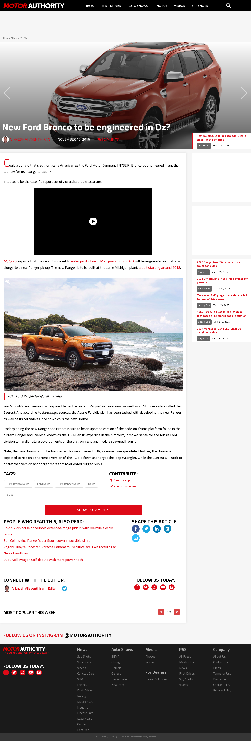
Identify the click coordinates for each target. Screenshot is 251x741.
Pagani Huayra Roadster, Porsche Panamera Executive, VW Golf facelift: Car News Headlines (60, 550)
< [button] (161, 612)
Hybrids (82, 685)
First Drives (110, 6)
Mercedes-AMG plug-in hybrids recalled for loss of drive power (222, 297)
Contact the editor (125, 486)
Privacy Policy (222, 690)
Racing (81, 696)
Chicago (116, 662)
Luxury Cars (204, 305)
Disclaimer (220, 679)
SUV (80, 679)
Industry (82, 707)
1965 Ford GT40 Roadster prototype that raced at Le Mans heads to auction (221, 314)
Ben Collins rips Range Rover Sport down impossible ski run (48, 540)
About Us (219, 656)
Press (217, 668)
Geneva (116, 673)
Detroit (116, 668)
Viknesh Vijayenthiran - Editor (35, 588)
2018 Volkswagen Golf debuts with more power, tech (43, 559)
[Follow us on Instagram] (154, 587)
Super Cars (84, 662)
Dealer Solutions (156, 679)
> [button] (177, 612)
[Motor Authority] (34, 5)
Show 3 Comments (93, 509)
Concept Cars (86, 673)
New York (117, 685)
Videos (179, 6)
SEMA (115, 656)
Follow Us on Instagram (57, 635)
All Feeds (185, 656)
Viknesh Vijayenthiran (30, 139)
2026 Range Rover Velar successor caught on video (218, 264)
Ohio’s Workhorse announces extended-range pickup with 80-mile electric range (58, 531)
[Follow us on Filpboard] (172, 587)
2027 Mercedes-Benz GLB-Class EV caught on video (219, 331)
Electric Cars (85, 713)
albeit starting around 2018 (159, 267)
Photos (161, 6)
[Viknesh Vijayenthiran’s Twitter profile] (61, 588)
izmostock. (153, 737)
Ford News (43, 483)
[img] (136, 529)
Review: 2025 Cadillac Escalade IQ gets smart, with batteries (221, 138)
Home (6, 38)
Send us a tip (122, 480)
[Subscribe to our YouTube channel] (163, 587)
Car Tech (82, 724)
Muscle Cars (85, 702)
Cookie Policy (221, 685)
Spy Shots (200, 6)
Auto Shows (138, 6)
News (89, 6)
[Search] (238, 5)
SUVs (24, 38)
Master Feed (187, 662)
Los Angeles (119, 679)
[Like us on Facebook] (137, 587)
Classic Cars (204, 322)
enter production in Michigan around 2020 (102, 261)
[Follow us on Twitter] (146, 587)
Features (83, 730)
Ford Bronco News (18, 483)
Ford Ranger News (69, 483)
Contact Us (220, 662)
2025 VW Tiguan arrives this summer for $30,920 (222, 280)
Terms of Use (222, 673)
